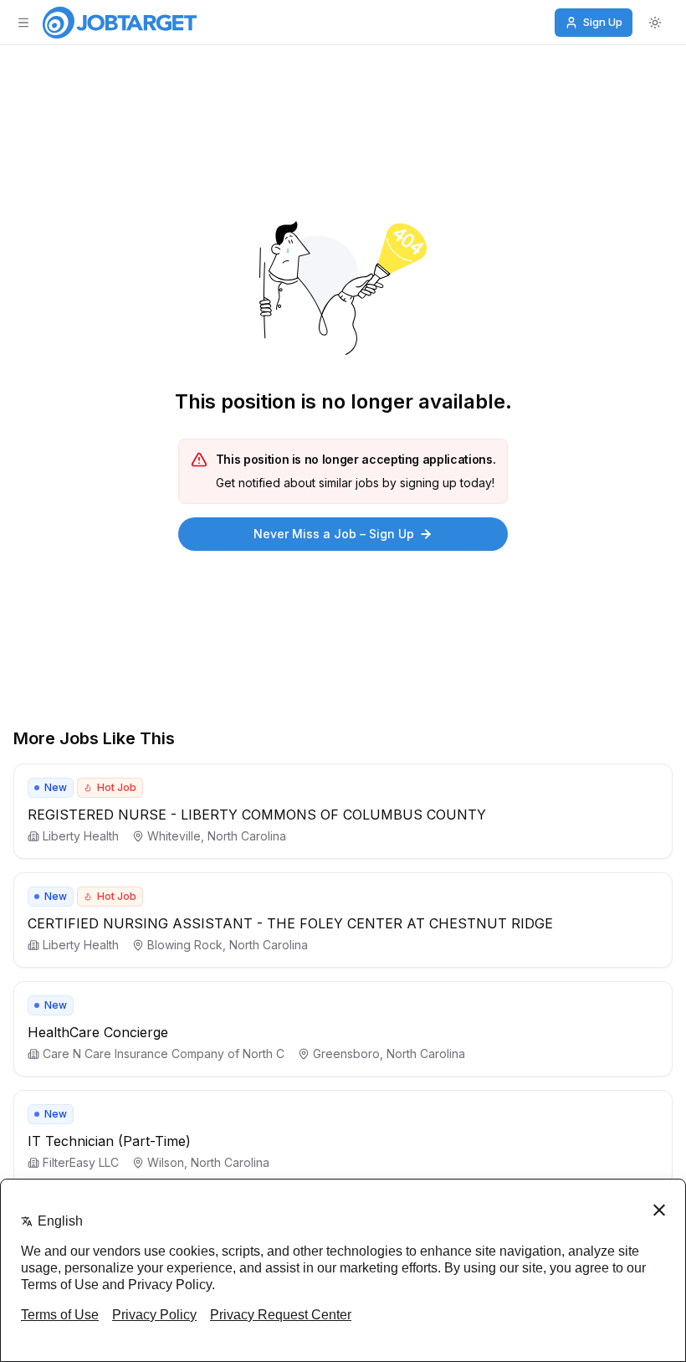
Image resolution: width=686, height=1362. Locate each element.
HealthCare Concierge (98, 1032)
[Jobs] (119, 22)
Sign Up (602, 21)
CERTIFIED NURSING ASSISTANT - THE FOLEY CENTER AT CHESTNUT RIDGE (290, 923)
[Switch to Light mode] (655, 22)
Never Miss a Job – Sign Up (333, 534)
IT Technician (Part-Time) (109, 1141)
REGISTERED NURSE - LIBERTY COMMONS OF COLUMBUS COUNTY (257, 814)
